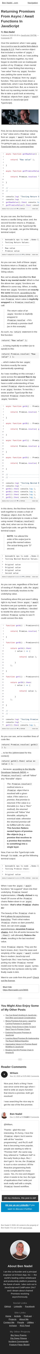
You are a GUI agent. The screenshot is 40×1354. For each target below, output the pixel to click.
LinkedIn (18, 1306)
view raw (35, 208)
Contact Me (8, 1322)
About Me (24, 1319)
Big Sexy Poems (19, 1335)
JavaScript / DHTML (29, 35)
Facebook (30, 1306)
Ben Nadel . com (10, 3)
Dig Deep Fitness (18, 1338)
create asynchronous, (17, 929)
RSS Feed (25, 1325)
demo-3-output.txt (8, 878)
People (20, 1322)
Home (8, 1316)
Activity (17, 1316)
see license (27, 1228)
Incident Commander (19, 1341)
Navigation (33, 3)
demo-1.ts (5, 208)
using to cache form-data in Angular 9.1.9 (19, 46)
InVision (13, 1325)
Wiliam (14, 1073)
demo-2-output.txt (8, 576)
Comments (5, 38)
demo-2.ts (5, 501)
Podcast (28, 1316)
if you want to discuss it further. (20, 1207)
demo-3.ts (5, 728)
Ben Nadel (9, 32)
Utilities (30, 1322)
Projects (12, 1319)
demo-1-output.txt (8, 254)
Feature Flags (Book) (19, 1344)
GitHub (22, 208)
